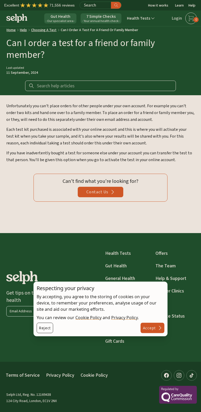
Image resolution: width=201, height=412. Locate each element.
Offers (161, 253)
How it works (158, 5)
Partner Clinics (169, 291)
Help (192, 5)
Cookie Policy (88, 317)
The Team (165, 266)
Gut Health (116, 266)
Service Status (170, 316)
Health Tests (118, 253)
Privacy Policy (124, 317)
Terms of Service (23, 375)
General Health (120, 278)
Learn (179, 5)
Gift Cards (114, 341)
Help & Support (170, 278)
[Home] (16, 18)
